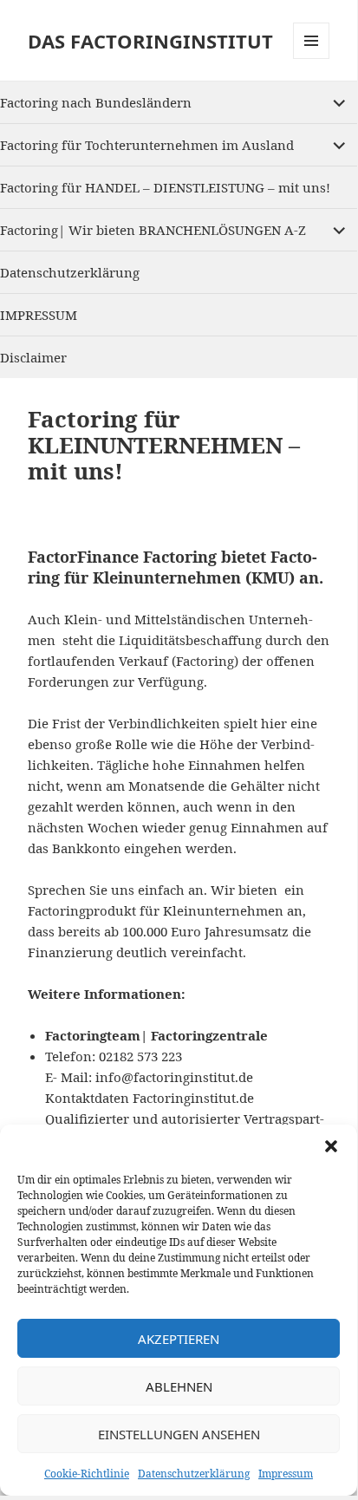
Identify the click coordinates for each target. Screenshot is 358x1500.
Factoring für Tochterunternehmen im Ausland (147, 144)
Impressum (285, 1473)
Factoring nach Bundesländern (96, 102)
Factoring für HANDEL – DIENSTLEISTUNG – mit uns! (165, 187)
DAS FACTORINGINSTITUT (150, 41)
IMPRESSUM (38, 314)
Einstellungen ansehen (179, 1434)
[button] (331, 1146)
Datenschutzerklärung (194, 1473)
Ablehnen (179, 1386)
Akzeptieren (178, 1338)
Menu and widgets (311, 58)
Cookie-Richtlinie (86, 1473)
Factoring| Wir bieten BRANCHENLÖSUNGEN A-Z (153, 229)
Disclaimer (33, 357)
